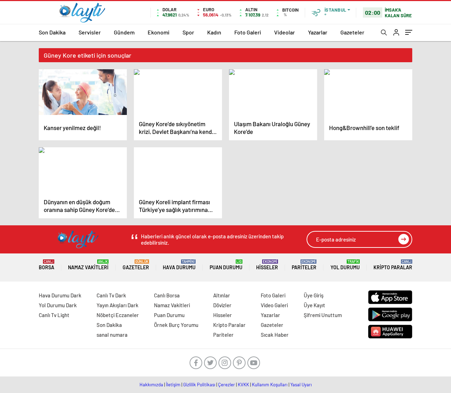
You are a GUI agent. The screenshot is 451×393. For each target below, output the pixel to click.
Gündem (124, 32)
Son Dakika (52, 32)
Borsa (46, 264)
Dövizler (222, 305)
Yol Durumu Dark (58, 305)
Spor (188, 32)
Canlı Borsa (167, 295)
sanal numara (112, 334)
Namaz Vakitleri (88, 264)
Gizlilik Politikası (199, 384)
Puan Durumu (226, 264)
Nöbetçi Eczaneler (118, 315)
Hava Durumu (179, 264)
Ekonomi (158, 32)
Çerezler (226, 384)
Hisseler (267, 264)
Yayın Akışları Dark (117, 305)
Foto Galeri (247, 32)
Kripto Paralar (392, 264)
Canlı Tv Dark (111, 295)
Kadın (214, 32)
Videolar (284, 32)
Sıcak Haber (275, 334)
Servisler (90, 32)
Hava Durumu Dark (60, 295)
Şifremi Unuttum (323, 315)
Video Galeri (274, 305)
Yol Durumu (345, 264)
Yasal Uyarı (301, 384)
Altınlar (221, 295)
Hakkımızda (151, 384)
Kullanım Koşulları (270, 384)
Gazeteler (352, 32)
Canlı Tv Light (54, 315)
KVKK (243, 384)
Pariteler (304, 264)
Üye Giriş (313, 295)
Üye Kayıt (314, 305)
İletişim (173, 384)
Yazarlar (317, 32)
